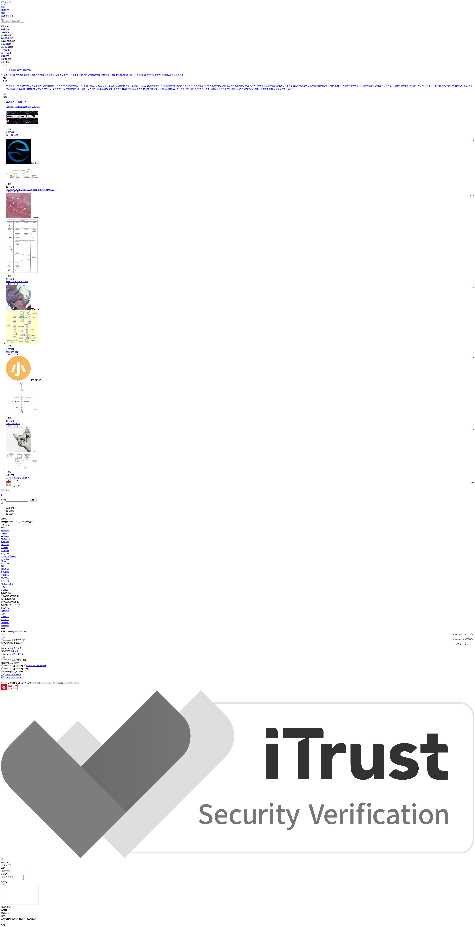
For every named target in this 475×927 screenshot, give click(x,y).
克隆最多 (19, 107)
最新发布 (27, 107)
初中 (411, 86)
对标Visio (5, 611)
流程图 (13, 70)
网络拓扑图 (39, 75)
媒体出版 (31, 89)
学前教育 (396, 86)
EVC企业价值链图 (165, 75)
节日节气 (290, 89)
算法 (100, 86)
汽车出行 (464, 86)
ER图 (24, 75)
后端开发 (129, 86)
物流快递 (67, 89)
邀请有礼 (5, 590)
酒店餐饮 (447, 86)
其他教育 (404, 86)
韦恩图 (112, 75)
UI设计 (13, 86)
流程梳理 (5, 32)
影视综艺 (256, 89)
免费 (12, 102)
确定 (34, 500)
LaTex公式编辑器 (8, 556)
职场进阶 (222, 89)
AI (2, 4)
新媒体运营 (169, 86)
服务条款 (5, 623)
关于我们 (5, 617)
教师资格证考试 (242, 86)
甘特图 (19, 75)
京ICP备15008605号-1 (42, 683)
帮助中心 (5, 578)
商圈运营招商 (12, 352)
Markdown (5, 539)
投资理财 (189, 89)
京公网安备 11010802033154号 (66, 683)
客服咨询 (430, 86)
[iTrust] (237, 857)
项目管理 (50, 86)
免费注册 (9, 16)
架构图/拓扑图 (7, 38)
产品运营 (214, 86)
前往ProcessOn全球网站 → (12, 677)
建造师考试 (386, 86)
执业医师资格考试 (350, 86)
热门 (12, 107)
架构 (113, 86)
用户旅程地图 (23, 86)
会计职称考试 (365, 86)
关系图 (119, 75)
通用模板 (248, 89)
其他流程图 (178, 75)
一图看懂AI (6, 50)
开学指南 (5, 56)
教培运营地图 (12, 135)
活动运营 (197, 86)
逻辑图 (125, 75)
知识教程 (5, 572)
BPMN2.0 (105, 75)
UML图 (30, 75)
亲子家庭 (206, 89)
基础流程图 (10, 75)
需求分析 (79, 86)
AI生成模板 (6, 44)
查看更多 (5, 29)
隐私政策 (5, 626)
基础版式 (239, 89)
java (117, 86)
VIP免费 (18, 102)
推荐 (3, 7)
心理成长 (214, 89)
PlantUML (5, 563)
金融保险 (456, 86)
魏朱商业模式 (135, 75)
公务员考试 (298, 86)
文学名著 (197, 89)
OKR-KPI (100, 89)
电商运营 (231, 86)
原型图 (97, 75)
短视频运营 (187, 86)
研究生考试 (287, 86)
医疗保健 (58, 89)
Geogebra (5, 559)
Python (141, 86)
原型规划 (42, 86)
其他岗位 (439, 86)
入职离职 (92, 89)
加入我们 (5, 620)
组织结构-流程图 (52, 75)
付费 (24, 102)
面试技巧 (155, 89)
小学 (424, 86)
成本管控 (138, 89)
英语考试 (312, 86)
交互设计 (33, 86)
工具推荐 (205, 86)
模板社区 (5, 10)
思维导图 (21, 70)
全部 (3, 75)
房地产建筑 (49, 89)
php (96, 86)
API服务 (4, 548)
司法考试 (278, 86)
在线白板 (5, 542)
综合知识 (172, 89)
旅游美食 (281, 89)
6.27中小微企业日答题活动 (17, 478)
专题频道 (5, 575)
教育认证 (5, 608)
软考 (305, 86)
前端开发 (106, 86)
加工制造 (14, 89)
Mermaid (4, 561)
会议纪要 (126, 89)
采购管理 (117, 89)
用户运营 (222, 86)
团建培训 (75, 89)
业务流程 (58, 86)
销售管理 (147, 89)
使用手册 (5, 581)
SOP (132, 89)
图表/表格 (83, 75)
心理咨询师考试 (256, 86)
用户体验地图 (69, 86)
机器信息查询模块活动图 (17, 282)
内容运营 (178, 86)
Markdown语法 (7, 584)
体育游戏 (273, 89)
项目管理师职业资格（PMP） (329, 86)
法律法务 (40, 89)
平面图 (69, 75)
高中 (415, 86)
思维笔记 (29, 70)
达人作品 (36, 107)
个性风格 (231, 89)
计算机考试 (269, 86)
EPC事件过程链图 (149, 75)
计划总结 (164, 89)
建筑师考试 (376, 86)
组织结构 (109, 89)
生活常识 (265, 89)
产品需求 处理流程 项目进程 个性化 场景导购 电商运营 (30, 190)
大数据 (122, 86)
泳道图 (63, 75)
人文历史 (180, 89)
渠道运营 (151, 86)
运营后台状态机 (13, 424)
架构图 (91, 75)
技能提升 (84, 89)
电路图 (75, 75)
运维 (136, 86)
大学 (420, 86)
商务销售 (23, 89)
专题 (3, 13)
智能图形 (5, 551)
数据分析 (159, 86)
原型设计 (5, 545)
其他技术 (88, 86)
